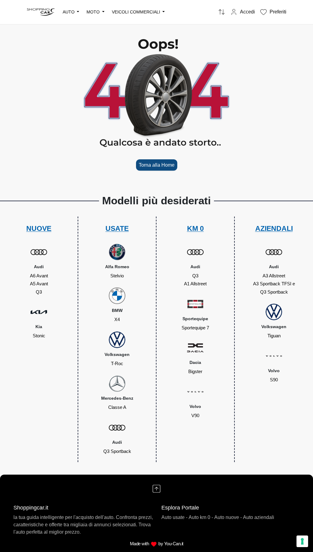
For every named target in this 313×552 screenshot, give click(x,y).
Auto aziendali (258, 517)
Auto (69, 11)
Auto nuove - (228, 517)
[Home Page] (41, 11)
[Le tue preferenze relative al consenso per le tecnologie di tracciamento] (302, 541)
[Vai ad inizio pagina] (156, 488)
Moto (94, 11)
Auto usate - (174, 517)
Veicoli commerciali (136, 11)
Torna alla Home (157, 165)
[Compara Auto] (221, 12)
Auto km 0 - (201, 517)
